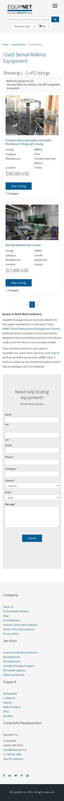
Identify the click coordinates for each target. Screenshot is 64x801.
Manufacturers (18, 44)
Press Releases (11, 620)
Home (5, 44)
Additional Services (14, 675)
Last (7, 440)
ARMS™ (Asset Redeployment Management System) (31, 329)
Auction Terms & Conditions (18, 629)
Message (10, 504)
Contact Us (9, 698)
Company (10, 468)
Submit (32, 538)
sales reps (50, 353)
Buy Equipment (11, 657)
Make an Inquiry (12, 707)
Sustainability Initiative (16, 611)
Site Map (8, 716)
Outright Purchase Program (18, 666)
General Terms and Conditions (20, 625)
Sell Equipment (12, 661)
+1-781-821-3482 (12, 754)
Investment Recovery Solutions (20, 652)
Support (7, 702)
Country (9, 480)
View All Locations (13, 759)
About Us (8, 606)
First (7, 424)
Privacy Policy (11, 633)
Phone (8, 457)
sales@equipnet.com (15, 749)
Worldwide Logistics (14, 670)
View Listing (18, 186)
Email (8, 445)
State (8, 492)
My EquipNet (10, 693)
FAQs (6, 711)
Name (8, 414)
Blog (6, 616)
